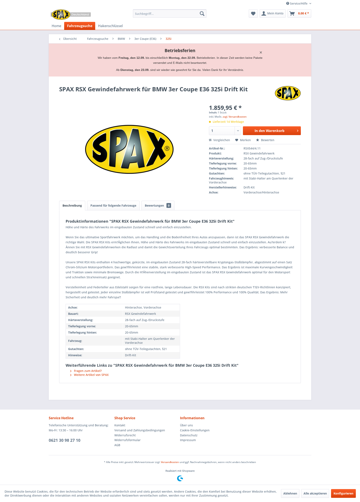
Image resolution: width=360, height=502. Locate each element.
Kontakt (119, 425)
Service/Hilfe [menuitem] (298, 3)
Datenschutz (189, 435)
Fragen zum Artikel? (87, 371)
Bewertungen (157, 205)
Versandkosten (170, 462)
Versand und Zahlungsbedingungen (139, 430)
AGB (117, 445)
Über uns (186, 425)
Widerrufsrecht (125, 435)
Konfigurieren (343, 493)
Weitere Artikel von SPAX (91, 375)
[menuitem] (169, 13)
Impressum (188, 440)
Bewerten (267, 140)
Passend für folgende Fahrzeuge (113, 205)
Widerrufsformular (127, 440)
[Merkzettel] (253, 13)
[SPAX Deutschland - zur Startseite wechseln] (71, 14)
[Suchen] (202, 13)
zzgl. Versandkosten (235, 116)
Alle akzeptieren (315, 493)
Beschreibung (72, 205)
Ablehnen (290, 493)
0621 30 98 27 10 (64, 440)
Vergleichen (221, 140)
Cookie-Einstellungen (195, 430)
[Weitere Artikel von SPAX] (288, 93)
